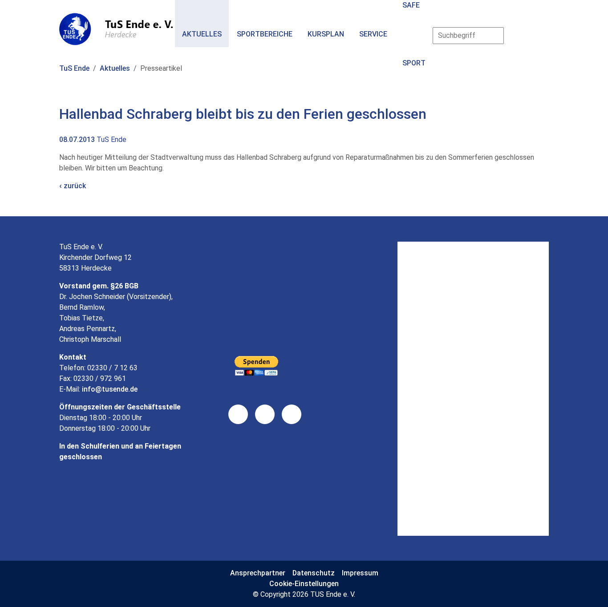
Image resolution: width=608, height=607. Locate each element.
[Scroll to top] (588, 587)
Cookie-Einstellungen (304, 583)
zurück (74, 186)
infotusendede (110, 389)
